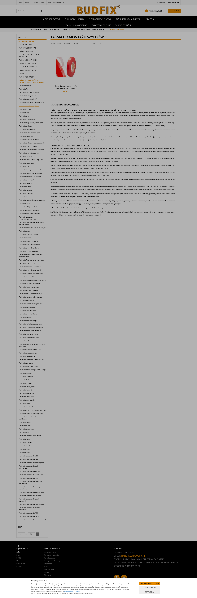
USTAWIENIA (149, 592)
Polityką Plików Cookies (72, 591)
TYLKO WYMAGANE (150, 588)
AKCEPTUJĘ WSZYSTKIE (150, 583)
